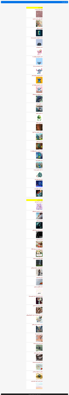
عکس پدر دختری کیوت (39, 202)
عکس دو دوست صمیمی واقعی (37, 324)
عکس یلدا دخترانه (39, 239)
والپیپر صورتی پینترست (39, 9)
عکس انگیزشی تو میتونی (38, 287)
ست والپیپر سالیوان (39, 113)
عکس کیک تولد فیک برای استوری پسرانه (36, 296)
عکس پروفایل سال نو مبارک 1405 (37, 249)
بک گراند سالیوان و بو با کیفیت (37, 132)
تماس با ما (63, 2)
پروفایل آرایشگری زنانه (39, 334)
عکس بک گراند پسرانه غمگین (38, 230)
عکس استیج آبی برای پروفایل (38, 94)
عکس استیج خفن (39, 47)
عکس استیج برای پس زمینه (38, 66)
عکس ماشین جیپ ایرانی (38, 353)
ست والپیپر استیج (40, 104)
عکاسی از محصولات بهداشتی (38, 371)
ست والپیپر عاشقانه (39, 122)
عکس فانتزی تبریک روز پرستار (38, 362)
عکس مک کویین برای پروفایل (37, 211)
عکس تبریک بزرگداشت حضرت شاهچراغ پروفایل (34, 315)
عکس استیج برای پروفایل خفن (37, 85)
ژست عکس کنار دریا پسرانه (38, 343)
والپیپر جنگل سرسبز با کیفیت (38, 258)
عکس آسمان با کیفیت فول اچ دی (37, 381)
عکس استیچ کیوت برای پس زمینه (37, 37)
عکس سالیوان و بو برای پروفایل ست (36, 151)
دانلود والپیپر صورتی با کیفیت (38, 19)
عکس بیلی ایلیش (39, 220)
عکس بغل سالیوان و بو (39, 179)
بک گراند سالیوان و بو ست (38, 170)
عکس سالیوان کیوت (39, 160)
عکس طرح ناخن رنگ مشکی (38, 305)
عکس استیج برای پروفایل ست (37, 56)
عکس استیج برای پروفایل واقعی (37, 75)
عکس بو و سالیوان (39, 141)
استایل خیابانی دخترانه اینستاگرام (37, 268)
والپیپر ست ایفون (40, 28)
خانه (66, 2)
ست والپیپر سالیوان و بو (39, 188)
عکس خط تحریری (39, 277)
